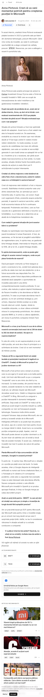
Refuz (5, 694)
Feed (10, 2)
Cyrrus (4, 94)
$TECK (12, 48)
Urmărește (36, 556)
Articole (19, 2)
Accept (13, 694)
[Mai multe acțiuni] (38, 630)
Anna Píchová (14, 537)
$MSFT (26, 498)
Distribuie (21, 25)
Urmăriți (21, 594)
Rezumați (8, 25)
